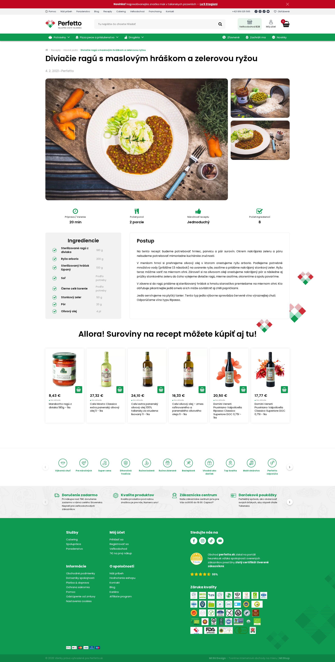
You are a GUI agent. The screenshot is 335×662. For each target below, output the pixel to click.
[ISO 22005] (193, 604)
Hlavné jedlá (71, 50)
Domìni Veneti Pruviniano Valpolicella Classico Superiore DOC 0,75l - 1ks (270, 409)
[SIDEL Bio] (195, 621)
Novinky (281, 37)
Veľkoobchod (137, 11)
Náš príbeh (66, 11)
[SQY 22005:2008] (220, 595)
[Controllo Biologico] (228, 595)
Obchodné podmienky (80, 573)
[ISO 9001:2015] (263, 595)
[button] (78, 389)
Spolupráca (73, 544)
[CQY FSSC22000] (193, 595)
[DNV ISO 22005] (220, 604)
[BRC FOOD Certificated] (254, 595)
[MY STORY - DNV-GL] (237, 604)
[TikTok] (264, 11)
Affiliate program (121, 596)
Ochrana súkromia (78, 587)
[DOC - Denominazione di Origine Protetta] (193, 612)
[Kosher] (213, 621)
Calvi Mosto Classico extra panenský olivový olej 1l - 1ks (104, 407)
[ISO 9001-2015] (228, 621)
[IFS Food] (211, 595)
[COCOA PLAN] (255, 612)
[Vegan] (211, 612)
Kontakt (170, 11)
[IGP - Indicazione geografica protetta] (246, 604)
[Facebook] (256, 11)
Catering (121, 11)
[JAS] (241, 630)
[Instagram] (260, 11)
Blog (96, 11)
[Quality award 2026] (253, 630)
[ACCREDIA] (202, 604)
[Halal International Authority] (246, 595)
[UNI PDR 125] (196, 630)
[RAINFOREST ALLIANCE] (246, 612)
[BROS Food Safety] (202, 595)
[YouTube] (268, 11)
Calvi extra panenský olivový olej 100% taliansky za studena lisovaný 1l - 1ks (144, 409)
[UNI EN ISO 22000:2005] (220, 612)
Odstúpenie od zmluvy (80, 596)
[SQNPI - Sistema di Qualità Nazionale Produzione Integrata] (257, 604)
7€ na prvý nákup (121, 553)
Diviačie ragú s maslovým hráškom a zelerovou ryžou (113, 50)
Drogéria (134, 37)
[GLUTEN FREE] (229, 612)
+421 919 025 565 (241, 11)
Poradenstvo (83, 11)
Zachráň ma (258, 37)
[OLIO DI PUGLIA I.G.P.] (205, 621)
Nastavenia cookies (79, 601)
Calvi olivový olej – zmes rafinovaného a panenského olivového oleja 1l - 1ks (187, 409)
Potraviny (60, 37)
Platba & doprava (77, 582)
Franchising (155, 11)
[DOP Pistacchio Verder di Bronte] (226, 630)
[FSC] (221, 621)
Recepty (107, 11)
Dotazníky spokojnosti (80, 578)
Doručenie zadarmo (80, 495)
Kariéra (114, 592)
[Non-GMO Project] (238, 621)
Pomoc (52, 11)
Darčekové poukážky (258, 495)
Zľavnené (233, 37)
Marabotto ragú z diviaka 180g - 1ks (60, 405)
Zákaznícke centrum (198, 495)
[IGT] (202, 612)
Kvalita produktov (137, 495)
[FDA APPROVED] (210, 630)
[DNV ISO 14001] (228, 604)
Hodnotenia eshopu (122, 578)
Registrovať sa (119, 544)
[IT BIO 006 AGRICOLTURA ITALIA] (211, 604)
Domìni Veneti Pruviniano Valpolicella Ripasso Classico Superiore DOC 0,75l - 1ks (227, 410)
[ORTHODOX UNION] (238, 612)
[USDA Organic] (248, 621)
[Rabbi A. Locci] (237, 595)
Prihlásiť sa (116, 539)
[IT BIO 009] (257, 621)
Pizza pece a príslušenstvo (97, 37)
